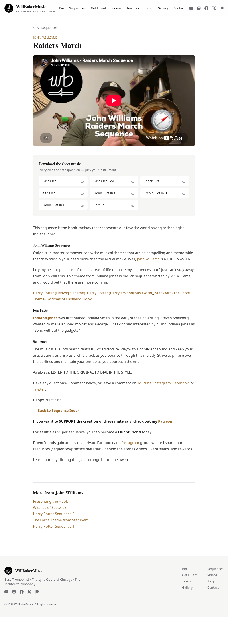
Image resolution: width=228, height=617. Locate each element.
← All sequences (45, 27)
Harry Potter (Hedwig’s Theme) (59, 292)
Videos (116, 8)
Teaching (133, 8)
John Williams (148, 259)
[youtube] (191, 8)
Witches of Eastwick (64, 299)
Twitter (39, 389)
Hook (87, 299)
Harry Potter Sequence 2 (53, 513)
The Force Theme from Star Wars (61, 520)
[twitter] (214, 8)
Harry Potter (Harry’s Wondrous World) (120, 292)
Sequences (77, 8)
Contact (179, 8)
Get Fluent (98, 8)
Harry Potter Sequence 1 (53, 526)
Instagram (162, 382)
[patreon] (222, 8)
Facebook (181, 382)
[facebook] (206, 8)
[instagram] (199, 8)
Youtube (144, 382)
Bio (61, 8)
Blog (149, 8)
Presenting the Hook (50, 501)
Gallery (163, 8)
